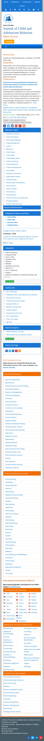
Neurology (8, 529)
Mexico (33, 606)
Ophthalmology (10, 542)
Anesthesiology (10, 479)
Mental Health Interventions (15, 182)
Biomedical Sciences (12, 389)
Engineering (9, 411)
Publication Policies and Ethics (17, 213)
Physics (8, 458)
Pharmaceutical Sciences (13, 455)
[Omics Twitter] (15, 10)
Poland (33, 593)
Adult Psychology (12, 137)
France (21, 603)
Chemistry (8, 398)
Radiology (8, 564)
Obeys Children (11, 189)
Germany (9, 603)
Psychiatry (9, 557)
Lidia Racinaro (33, 110)
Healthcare (9, 507)
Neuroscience (11, 186)
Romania (34, 612)
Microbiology (9, 520)
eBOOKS (9, 322)
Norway (34, 609)
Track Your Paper (12, 319)
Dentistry (8, 488)
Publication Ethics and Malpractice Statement (21, 295)
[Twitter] (32, 737)
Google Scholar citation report (14, 231)
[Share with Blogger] (19, 351)
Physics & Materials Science (13, 689)
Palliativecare (28, 655)
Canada (21, 597)
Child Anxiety (10, 152)
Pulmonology (9, 561)
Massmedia (8, 708)
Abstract (6, 120)
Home (6, 2)
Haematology (10, 504)
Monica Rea (7, 112)
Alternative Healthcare (11, 663)
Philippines (22, 621)
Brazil (8, 612)
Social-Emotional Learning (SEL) (17, 198)
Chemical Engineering (12, 395)
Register (37, 2)
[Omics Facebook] (10, 10)
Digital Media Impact (13, 176)
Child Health (10, 155)
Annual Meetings (14, 587)
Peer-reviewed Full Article (17, 120)
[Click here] (5, 10)
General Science (10, 420)
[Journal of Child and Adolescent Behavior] (8, 19)
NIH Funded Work (12, 316)
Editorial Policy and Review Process (15, 733)
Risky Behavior (11, 195)
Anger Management (13, 143)
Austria (33, 597)
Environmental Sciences (13, 414)
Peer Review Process (13, 298)
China (21, 600)
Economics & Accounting (14, 408)
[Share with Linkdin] (13, 351)
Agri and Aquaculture (12, 379)
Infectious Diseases (12, 514)
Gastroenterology (10, 652)
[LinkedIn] (36, 737)
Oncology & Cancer (30, 628)
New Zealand (19, 617)
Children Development (13, 167)
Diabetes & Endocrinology (14, 495)
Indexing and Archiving (14, 313)
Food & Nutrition (10, 417)
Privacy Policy (8, 731)
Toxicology (9, 573)
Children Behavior (12, 164)
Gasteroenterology (11, 498)
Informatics (9, 433)
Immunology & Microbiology (15, 430)
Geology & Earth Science (13, 427)
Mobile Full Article (26, 122)
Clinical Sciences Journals (15, 331)
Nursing (8, 532)
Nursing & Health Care (12, 452)
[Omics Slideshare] (29, 10)
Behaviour (9, 149)
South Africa (23, 612)
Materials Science (11, 436)
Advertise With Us (12, 304)
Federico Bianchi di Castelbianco (26, 107)
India (20, 606)
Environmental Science (11, 692)
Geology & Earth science (12, 711)
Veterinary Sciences (12, 468)
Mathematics (9, 439)
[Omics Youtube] (33, 10)
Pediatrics (8, 551)
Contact (22, 6)
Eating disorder (11, 179)
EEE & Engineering (10, 696)
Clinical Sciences (11, 401)
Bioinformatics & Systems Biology (16, 386)
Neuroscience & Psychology (15, 449)
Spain (21, 593)
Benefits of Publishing (13, 307)
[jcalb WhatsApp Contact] (38, 10)
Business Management (11, 705)
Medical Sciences (11, 442)
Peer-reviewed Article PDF (11, 122)
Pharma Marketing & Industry (14, 680)
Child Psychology (12, 161)
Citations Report (11, 310)
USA (8, 593)
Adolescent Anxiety (13, 134)
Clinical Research (11, 485)
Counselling (10, 170)
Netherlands (10, 619)
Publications (15, 2)
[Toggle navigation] (6, 46)
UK (7, 606)
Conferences (27, 2)
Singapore (22, 609)
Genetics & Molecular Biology (15, 424)
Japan (8, 609)
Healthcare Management (8, 641)
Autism (8, 146)
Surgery (8, 570)
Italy (7, 600)
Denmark (34, 603)
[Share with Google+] (16, 125)
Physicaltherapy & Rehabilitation (16, 554)
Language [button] (8, 41)
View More (9, 281)
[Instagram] (40, 737)
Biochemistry (9, 383)
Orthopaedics (10, 545)
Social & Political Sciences (14, 464)
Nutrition (8, 536)
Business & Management (13, 392)
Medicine (8, 517)
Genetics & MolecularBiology (9, 656)
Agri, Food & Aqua (10, 683)
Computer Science (11, 405)
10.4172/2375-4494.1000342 (17, 117)
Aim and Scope (11, 292)
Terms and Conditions (10, 729)
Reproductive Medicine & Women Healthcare (32, 659)
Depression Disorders (13, 173)
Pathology (8, 548)
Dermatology (9, 492)
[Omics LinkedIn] (19, 10)
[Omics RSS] (24, 10)
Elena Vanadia (8, 110)
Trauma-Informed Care (14, 204)
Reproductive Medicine (13, 567)
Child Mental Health (13, 158)
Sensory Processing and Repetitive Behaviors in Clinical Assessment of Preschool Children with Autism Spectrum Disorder (20, 84)
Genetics (8, 501)
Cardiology (9, 482)
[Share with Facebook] (6, 351)
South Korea (10, 616)
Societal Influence (12, 201)
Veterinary (7, 699)
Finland (33, 600)
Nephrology (9, 526)
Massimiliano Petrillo (20, 110)
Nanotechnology (11, 446)
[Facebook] (28, 737)
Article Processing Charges (15, 301)
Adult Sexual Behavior (13, 140)
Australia (9, 597)
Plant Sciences (10, 461)
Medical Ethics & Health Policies (32, 651)
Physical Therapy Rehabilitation (30, 639)
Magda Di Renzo (8, 107)
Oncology (8, 539)
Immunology (9, 510)
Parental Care (10, 192)
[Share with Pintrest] (16, 351)
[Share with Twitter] (10, 351)
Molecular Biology (11, 523)
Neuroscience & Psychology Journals (19, 335)
